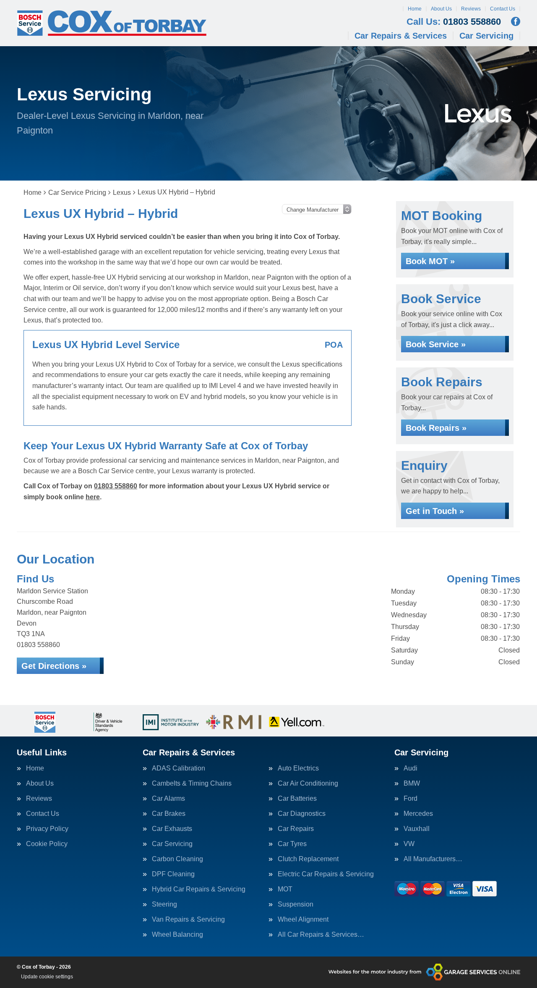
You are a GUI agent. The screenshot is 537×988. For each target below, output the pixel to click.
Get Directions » (53, 666)
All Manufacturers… (433, 859)
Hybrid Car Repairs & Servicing (198, 889)
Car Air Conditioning (308, 783)
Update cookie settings (47, 977)
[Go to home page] (112, 23)
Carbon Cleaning (177, 859)
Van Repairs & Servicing (188, 919)
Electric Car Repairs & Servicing (326, 874)
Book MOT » (430, 261)
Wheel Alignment (303, 919)
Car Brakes (168, 813)
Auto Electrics (298, 768)
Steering (164, 904)
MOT (285, 889)
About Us (441, 9)
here (93, 497)
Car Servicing (486, 35)
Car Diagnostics (302, 813)
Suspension (295, 904)
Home (415, 9)
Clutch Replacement (308, 859)
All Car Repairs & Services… (321, 934)
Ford (410, 798)
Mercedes (418, 813)
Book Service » (436, 344)
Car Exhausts (172, 829)
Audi (410, 768)
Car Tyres (292, 844)
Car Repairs (296, 829)
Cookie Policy (47, 844)
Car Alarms (168, 798)
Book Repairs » (436, 427)
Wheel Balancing (177, 934)
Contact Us (502, 9)
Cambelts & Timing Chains (192, 783)
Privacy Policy (47, 829)
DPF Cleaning (173, 874)
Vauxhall (417, 829)
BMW (412, 783)
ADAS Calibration (178, 768)
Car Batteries (297, 798)
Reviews (471, 9)
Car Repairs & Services (401, 35)
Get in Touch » (435, 511)
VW (409, 844)
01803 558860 (454, 21)
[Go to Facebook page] (515, 21)
